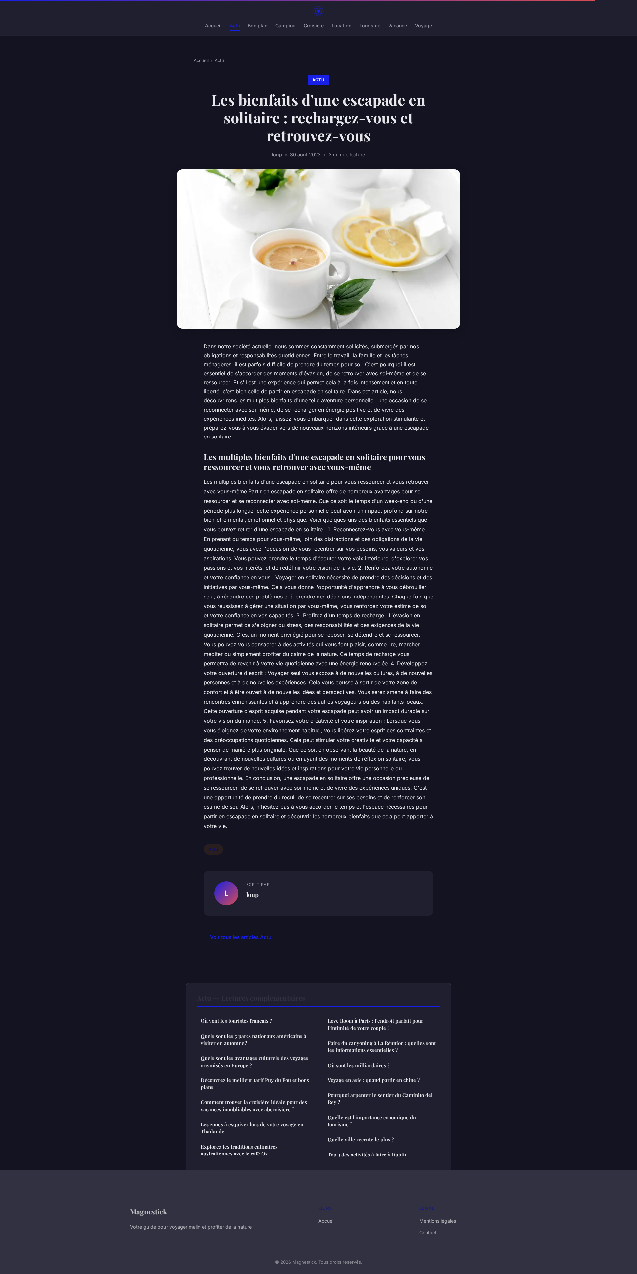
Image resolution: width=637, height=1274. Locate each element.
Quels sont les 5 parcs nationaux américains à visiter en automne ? (253, 1039)
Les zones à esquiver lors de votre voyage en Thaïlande (252, 1128)
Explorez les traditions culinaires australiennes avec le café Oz (239, 1150)
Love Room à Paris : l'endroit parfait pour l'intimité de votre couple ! (375, 1024)
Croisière (314, 25)
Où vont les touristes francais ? (236, 1020)
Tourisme (369, 25)
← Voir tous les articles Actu (237, 937)
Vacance (397, 25)
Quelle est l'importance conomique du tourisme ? (372, 1121)
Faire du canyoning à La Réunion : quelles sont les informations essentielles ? (382, 1046)
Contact (428, 1232)
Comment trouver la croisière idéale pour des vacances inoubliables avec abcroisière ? (254, 1105)
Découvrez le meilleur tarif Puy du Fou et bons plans (255, 1083)
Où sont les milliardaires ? (358, 1065)
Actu (235, 25)
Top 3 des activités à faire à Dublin (368, 1154)
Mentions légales (437, 1221)
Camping (285, 25)
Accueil (213, 25)
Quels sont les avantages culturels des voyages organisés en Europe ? (254, 1061)
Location (341, 25)
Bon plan (257, 25)
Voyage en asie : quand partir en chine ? (374, 1080)
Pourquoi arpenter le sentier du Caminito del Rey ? (380, 1098)
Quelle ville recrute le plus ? (361, 1139)
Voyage (423, 25)
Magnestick (148, 1211)
